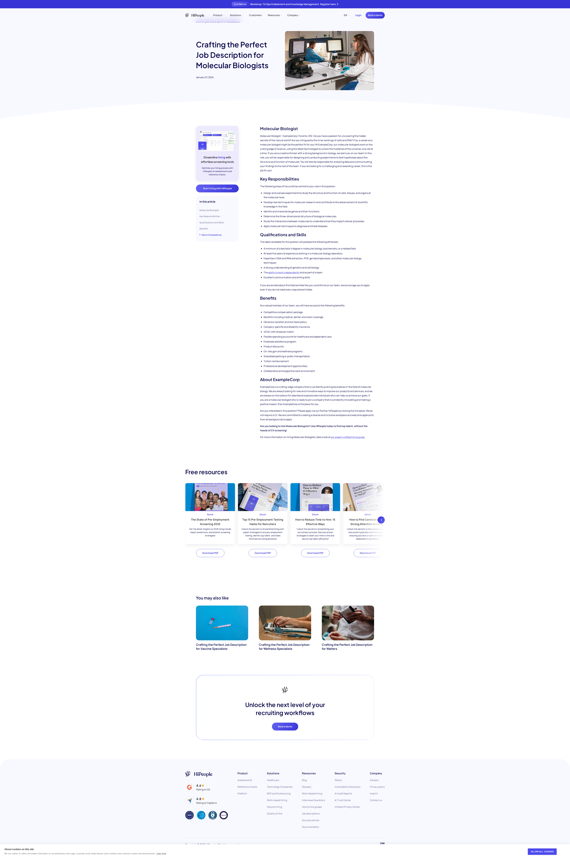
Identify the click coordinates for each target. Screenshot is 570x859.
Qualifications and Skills (212, 222)
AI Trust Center (343, 800)
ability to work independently (283, 272)
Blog (304, 780)
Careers (374, 780)
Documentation (310, 827)
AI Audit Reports (343, 793)
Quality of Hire (274, 813)
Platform (242, 793)
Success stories (310, 820)
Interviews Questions (313, 800)
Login (358, 15)
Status (338, 780)
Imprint (374, 793)
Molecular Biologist (209, 210)
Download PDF (210, 553)
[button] (218, 15)
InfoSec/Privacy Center (347, 806)
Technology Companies (279, 786)
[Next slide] (381, 520)
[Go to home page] (198, 774)
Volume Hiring (274, 806)
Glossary (306, 786)
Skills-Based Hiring (312, 793)
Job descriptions (311, 813)
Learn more (161, 853)
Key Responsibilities (210, 216)
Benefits (204, 228)
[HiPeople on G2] (197, 787)
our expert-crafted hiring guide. (348, 437)
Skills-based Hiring (277, 800)
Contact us (376, 800)
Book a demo (375, 15)
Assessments (245, 780)
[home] (194, 15)
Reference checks (247, 786)
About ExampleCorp (212, 234)
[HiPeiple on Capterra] (201, 800)
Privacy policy (377, 786)
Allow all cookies (542, 852)
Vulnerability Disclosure (347, 786)
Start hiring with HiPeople (217, 188)
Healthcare (273, 780)
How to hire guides (312, 806)
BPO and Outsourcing (278, 793)
